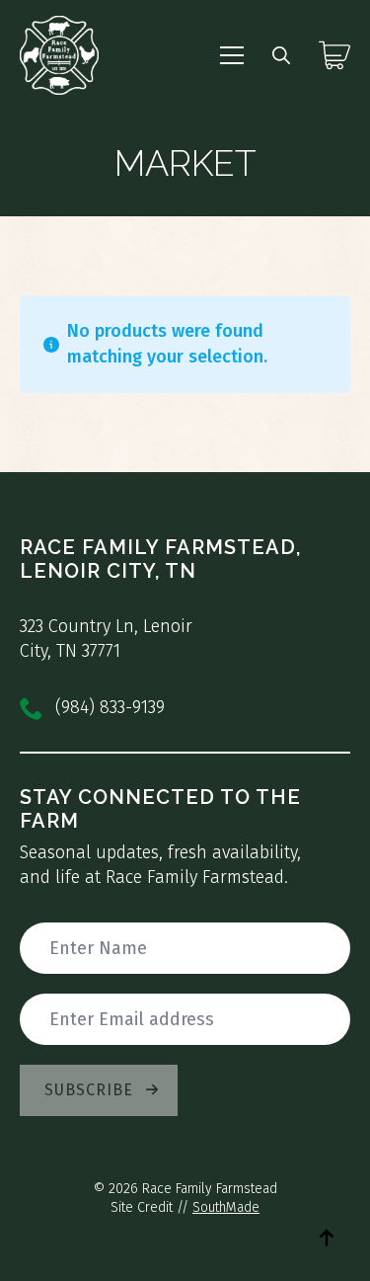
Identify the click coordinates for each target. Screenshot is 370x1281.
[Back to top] (326, 1237)
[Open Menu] (232, 55)
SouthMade (225, 1207)
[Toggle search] (281, 55)
